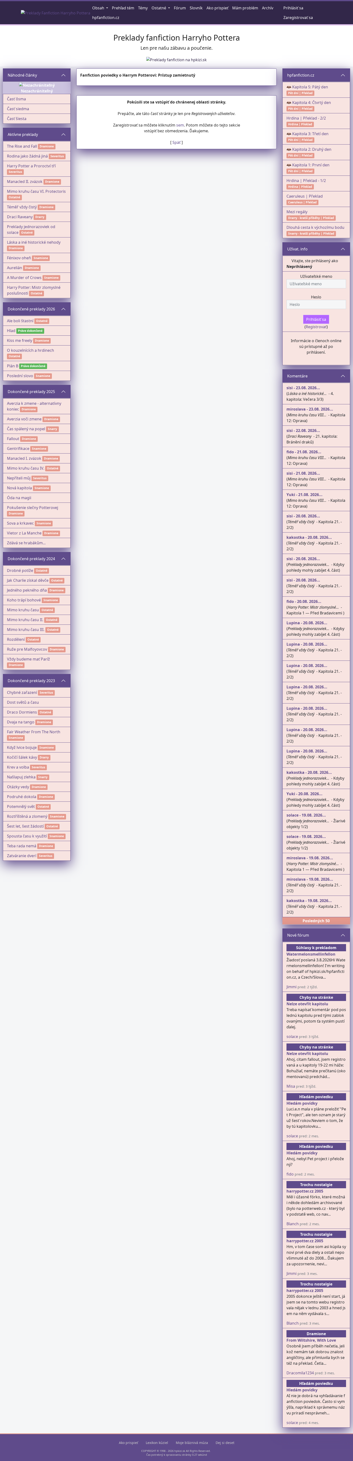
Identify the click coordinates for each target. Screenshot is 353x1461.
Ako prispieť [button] (217, 8)
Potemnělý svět (21, 806)
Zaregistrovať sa (298, 17)
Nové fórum (298, 935)
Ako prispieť (128, 1442)
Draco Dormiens (22, 712)
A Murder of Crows (24, 277)
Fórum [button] (180, 8)
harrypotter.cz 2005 (304, 1191)
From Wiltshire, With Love (311, 1340)
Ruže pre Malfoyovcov (27, 649)
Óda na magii (19, 497)
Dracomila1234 (300, 1373)
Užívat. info (297, 249)
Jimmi (291, 986)
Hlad (11, 330)
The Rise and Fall (22, 146)
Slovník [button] (196, 8)
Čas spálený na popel (26, 428)
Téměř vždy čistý (22, 207)
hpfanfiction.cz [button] (105, 17)
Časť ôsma (16, 99)
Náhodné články (22, 75)
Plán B (12, 366)
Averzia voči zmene (24, 419)
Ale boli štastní (20, 320)
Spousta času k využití (27, 836)
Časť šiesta (16, 118)
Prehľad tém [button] (123, 8)
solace (292, 1036)
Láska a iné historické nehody (34, 242)
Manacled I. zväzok (24, 458)
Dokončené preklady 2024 (31, 558)
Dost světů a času (23, 702)
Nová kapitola (19, 488)
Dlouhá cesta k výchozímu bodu (315, 227)
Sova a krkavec (20, 523)
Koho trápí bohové (24, 600)
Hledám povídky (301, 1103)
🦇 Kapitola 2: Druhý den (308, 149)
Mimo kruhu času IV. (25, 468)
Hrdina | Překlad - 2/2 (306, 118)
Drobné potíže (20, 570)
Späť (176, 142)
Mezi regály (296, 211)
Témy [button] (143, 8)
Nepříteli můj (18, 478)
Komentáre (297, 376)
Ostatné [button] (159, 8)
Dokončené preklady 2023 (31, 680)
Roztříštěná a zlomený (27, 816)
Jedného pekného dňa (27, 590)
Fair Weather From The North (33, 731)
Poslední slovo (20, 375)
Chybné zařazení (22, 692)
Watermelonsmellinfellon (310, 954)
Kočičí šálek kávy (22, 757)
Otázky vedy (18, 786)
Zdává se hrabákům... (26, 543)
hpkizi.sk (179, 1451)
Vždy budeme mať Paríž (28, 659)
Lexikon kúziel (157, 1442)
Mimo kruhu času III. (25, 629)
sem (180, 125)
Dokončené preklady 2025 (31, 391)
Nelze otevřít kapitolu (307, 1003)
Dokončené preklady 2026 (31, 309)
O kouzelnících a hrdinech (30, 350)
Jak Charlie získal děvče (28, 580)
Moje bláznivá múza (192, 1442)
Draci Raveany (20, 216)
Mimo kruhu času (23, 609)
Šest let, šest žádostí (25, 826)
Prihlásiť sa (293, 8)
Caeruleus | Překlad (304, 196)
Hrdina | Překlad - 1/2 (306, 180)
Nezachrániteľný (37, 91)
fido (290, 1174)
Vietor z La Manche (24, 533)
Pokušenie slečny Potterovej (32, 507)
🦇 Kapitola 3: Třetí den (307, 133)
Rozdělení (16, 639)
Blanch (292, 1223)
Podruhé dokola (21, 796)
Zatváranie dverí (21, 855)
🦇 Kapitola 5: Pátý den (307, 87)
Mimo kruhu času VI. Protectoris (36, 191)
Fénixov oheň (19, 258)
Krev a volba (18, 767)
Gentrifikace (18, 448)
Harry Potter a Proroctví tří (31, 166)
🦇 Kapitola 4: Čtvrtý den (308, 102)
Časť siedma (18, 108)
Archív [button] (267, 8)
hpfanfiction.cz (300, 75)
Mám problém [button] (245, 8)
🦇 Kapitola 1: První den (307, 165)
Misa (290, 1086)
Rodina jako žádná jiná (27, 156)
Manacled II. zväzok (25, 181)
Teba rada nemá (21, 846)
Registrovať (316, 326)
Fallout (13, 438)
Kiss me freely (19, 340)
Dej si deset (225, 1442)
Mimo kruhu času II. (25, 619)
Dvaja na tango (20, 722)
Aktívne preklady (23, 134)
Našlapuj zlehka (21, 777)
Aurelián (14, 267)
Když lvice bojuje (22, 747)
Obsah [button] (98, 8)
